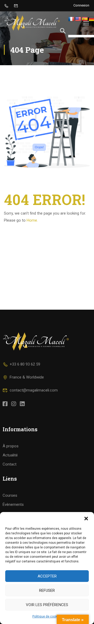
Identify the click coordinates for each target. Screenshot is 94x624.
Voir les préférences (47, 604)
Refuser (47, 590)
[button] (86, 518)
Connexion (81, 5)
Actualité (10, 455)
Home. (32, 220)
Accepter (47, 576)
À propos (11, 446)
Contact (9, 464)
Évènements (13, 504)
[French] (71, 19)
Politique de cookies (47, 616)
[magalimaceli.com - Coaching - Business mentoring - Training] (32, 23)
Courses (10, 495)
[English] (78, 19)
